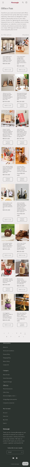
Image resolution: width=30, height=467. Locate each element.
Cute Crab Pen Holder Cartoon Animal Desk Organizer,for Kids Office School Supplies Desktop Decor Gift (8, 169)
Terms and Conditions (8, 350)
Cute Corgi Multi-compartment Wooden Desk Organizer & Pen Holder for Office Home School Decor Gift (21, 60)
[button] (3, 2)
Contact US (6, 365)
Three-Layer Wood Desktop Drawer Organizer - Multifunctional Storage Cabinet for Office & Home (21, 246)
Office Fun (5, 385)
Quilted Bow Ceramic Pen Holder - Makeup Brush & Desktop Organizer (8, 280)
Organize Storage (7, 381)
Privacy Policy (6, 354)
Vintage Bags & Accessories (10, 399)
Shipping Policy (7, 358)
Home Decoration (7, 378)
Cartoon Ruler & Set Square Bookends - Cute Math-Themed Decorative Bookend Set (7, 205)
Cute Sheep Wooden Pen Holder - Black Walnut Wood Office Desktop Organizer (7, 245)
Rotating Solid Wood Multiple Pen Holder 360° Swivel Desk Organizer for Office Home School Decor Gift (22, 96)
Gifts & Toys (6, 392)
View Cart (5, 416)
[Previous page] (4, 333)
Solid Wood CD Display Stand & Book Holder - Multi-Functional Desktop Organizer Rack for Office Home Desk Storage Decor (22, 133)
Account (5, 412)
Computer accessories (8, 403)
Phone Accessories (7, 388)
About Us (5, 347)
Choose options (22, 105)
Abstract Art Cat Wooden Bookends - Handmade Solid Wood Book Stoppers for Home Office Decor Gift (8, 96)
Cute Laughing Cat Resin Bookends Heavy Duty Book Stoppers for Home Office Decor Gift (7, 59)
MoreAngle (17, 464)
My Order (5, 419)
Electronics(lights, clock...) (9, 395)
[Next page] (23, 336)
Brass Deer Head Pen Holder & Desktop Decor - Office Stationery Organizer (22, 315)
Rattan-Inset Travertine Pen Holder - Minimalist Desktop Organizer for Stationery (21, 281)
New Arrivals (6, 374)
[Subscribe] (21, 452)
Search (5, 423)
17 (19, 336)
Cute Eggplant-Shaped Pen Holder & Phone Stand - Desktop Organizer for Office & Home (8, 316)
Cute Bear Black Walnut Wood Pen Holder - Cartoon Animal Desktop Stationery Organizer (22, 169)
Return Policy (6, 361)
